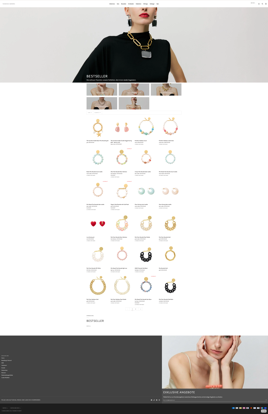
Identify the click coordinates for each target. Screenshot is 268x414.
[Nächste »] (141, 309)
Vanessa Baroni (5, 410)
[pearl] (114, 210)
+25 (172, 175)
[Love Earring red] (98, 224)
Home (2, 358)
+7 (123, 210)
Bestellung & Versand (6, 360)
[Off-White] (97, 272)
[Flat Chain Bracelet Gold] (170, 224)
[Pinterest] (156, 400)
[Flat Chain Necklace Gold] (98, 286)
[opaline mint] (119, 241)
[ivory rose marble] (141, 145)
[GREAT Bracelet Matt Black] (146, 255)
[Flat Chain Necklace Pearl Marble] (122, 286)
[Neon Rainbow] (117, 177)
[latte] (95, 176)
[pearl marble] (90, 176)
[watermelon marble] (122, 210)
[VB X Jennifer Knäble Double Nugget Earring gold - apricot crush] (122, 127)
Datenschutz (4, 370)
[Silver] (87, 303)
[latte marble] (138, 176)
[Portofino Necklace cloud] (146, 127)
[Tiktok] (154, 400)
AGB (2, 363)
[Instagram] (159, 400)
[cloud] (136, 145)
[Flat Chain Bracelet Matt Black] (170, 286)
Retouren (3, 372)
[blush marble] (143, 272)
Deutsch (253, 2)
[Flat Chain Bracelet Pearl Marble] (146, 224)
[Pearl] (112, 210)
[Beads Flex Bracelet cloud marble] (98, 158)
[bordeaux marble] (87, 176)
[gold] (119, 210)
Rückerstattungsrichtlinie (7, 375)
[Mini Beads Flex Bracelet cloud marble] (170, 158)
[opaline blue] (117, 241)
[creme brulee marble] (146, 208)
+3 (147, 208)
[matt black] (170, 303)
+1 (99, 175)
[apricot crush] (122, 177)
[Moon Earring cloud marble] (146, 191)
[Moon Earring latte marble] (170, 191)
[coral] (97, 176)
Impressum (4, 365)
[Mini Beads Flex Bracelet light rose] (122, 255)
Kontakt (3, 367)
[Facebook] (151, 400)
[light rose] (122, 272)
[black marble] (136, 208)
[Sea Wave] (146, 305)
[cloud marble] (92, 176)
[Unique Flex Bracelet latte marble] (146, 158)
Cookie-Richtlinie (5, 377)
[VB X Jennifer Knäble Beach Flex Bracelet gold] (98, 127)
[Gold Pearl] (117, 210)
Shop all (89, 326)
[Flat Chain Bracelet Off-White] (98, 255)
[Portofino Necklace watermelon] (170, 127)
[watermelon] (138, 145)
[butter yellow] (170, 176)
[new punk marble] (119, 177)
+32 (124, 241)
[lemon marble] (112, 177)
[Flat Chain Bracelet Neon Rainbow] (122, 224)
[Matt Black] (146, 272)
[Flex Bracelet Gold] (170, 255)
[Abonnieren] (265, 400)
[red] (87, 241)
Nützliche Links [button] (5, 355)
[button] (112, 4)
